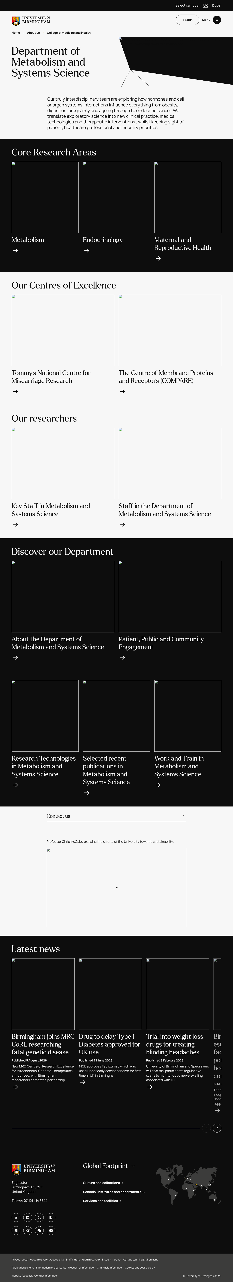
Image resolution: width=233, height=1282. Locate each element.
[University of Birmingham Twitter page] (39, 1217)
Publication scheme (23, 1267)
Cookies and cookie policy (140, 1267)
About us (33, 33)
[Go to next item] (217, 1128)
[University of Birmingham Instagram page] (16, 1217)
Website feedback (22, 1275)
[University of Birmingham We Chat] (39, 1230)
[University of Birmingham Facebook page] (51, 1217)
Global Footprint (105, 1166)
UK (205, 5)
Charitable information (110, 1267)
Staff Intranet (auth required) (83, 1259)
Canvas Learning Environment (140, 1259)
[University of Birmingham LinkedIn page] (27, 1217)
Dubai (216, 5)
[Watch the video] (116, 887)
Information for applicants (51, 1267)
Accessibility (56, 1259)
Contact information (46, 1275)
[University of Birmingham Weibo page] (27, 1230)
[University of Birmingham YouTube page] (51, 1230)
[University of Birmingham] (31, 19)
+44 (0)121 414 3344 (32, 1200)
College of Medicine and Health (69, 33)
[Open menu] (217, 19)
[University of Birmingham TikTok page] (16, 1230)
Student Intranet (111, 1259)
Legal (25, 1259)
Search (188, 20)
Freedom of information (81, 1267)
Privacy (16, 1259)
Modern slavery (39, 1259)
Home (16, 33)
